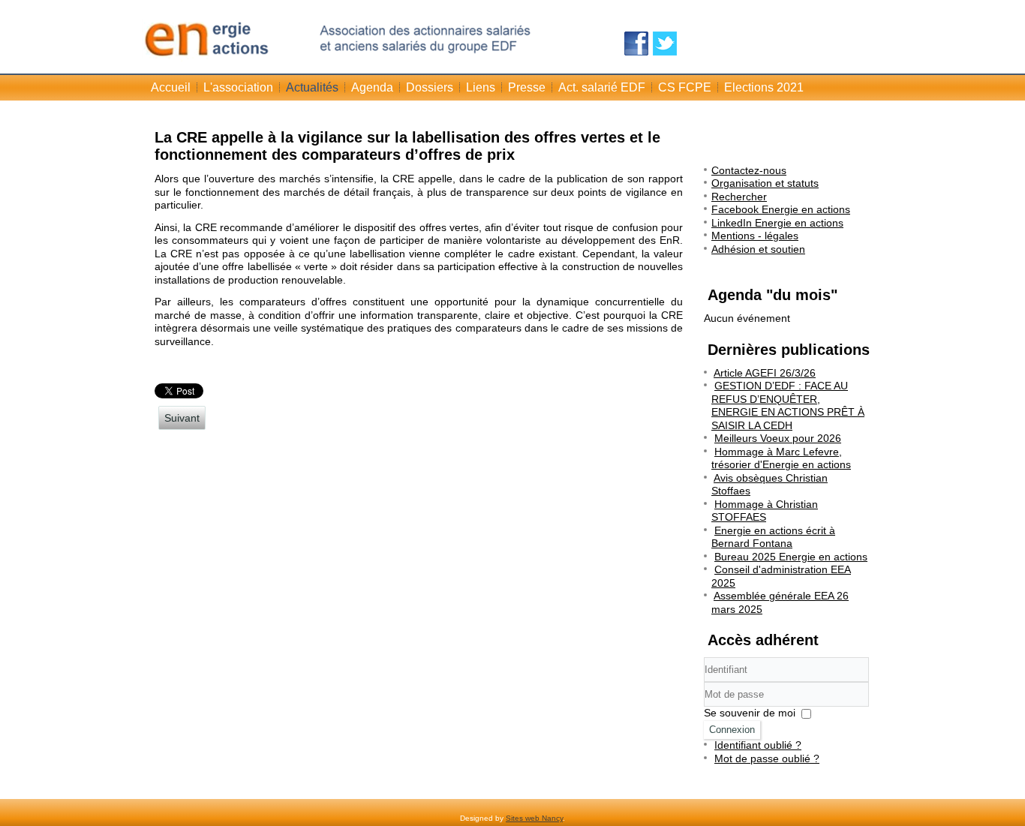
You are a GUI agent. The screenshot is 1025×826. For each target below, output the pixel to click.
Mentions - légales (754, 236)
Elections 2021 (764, 87)
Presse (527, 87)
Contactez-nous (748, 170)
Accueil (171, 87)
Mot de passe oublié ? (766, 758)
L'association (238, 87)
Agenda (372, 87)
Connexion (732, 729)
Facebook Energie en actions (780, 209)
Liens (480, 87)
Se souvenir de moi (749, 713)
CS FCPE (684, 87)
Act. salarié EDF (601, 87)
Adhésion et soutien (758, 249)
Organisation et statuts (765, 183)
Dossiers (429, 87)
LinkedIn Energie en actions (777, 223)
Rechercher (739, 197)
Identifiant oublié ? (757, 745)
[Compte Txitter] (665, 44)
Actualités (312, 87)
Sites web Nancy (534, 818)
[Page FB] (636, 44)
